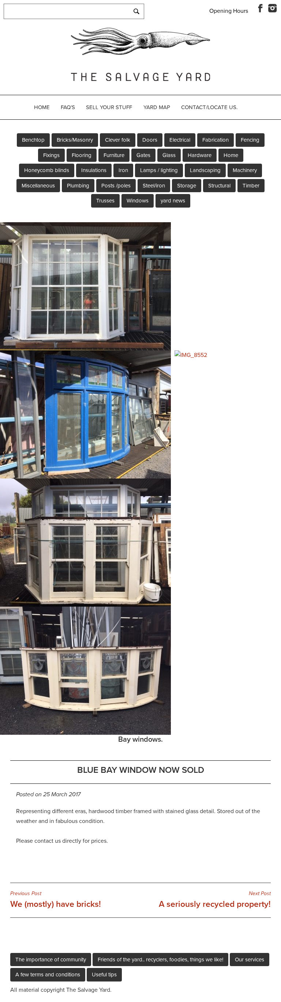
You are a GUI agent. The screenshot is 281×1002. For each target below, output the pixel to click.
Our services (249, 959)
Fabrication (215, 140)
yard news (173, 200)
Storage (186, 185)
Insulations (93, 170)
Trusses (105, 200)
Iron (123, 170)
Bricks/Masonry (75, 140)
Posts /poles (116, 185)
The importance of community (50, 959)
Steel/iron (154, 185)
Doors (149, 140)
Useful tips (104, 974)
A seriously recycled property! (215, 899)
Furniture (114, 155)
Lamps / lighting (159, 170)
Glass (169, 155)
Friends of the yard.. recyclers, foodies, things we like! (160, 959)
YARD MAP (156, 107)
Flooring (81, 155)
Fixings (51, 155)
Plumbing (78, 185)
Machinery (245, 170)
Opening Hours (228, 11)
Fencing (250, 140)
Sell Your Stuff (109, 107)
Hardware (199, 155)
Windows (138, 200)
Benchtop (33, 140)
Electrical (179, 140)
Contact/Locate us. (209, 107)
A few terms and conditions (47, 974)
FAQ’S (68, 107)
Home (42, 107)
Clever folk (117, 140)
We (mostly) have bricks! (55, 899)
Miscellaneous (38, 185)
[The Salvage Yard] (140, 53)
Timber (251, 185)
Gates (143, 155)
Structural (219, 185)
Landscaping (205, 170)
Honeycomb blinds (46, 170)
